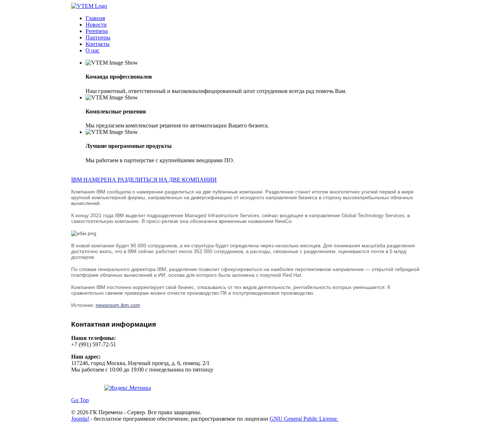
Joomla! (80, 419)
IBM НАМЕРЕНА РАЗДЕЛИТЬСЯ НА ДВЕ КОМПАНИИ (144, 180)
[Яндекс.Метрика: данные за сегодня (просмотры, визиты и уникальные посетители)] (127, 388)
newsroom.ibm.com (118, 305)
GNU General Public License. (304, 419)
